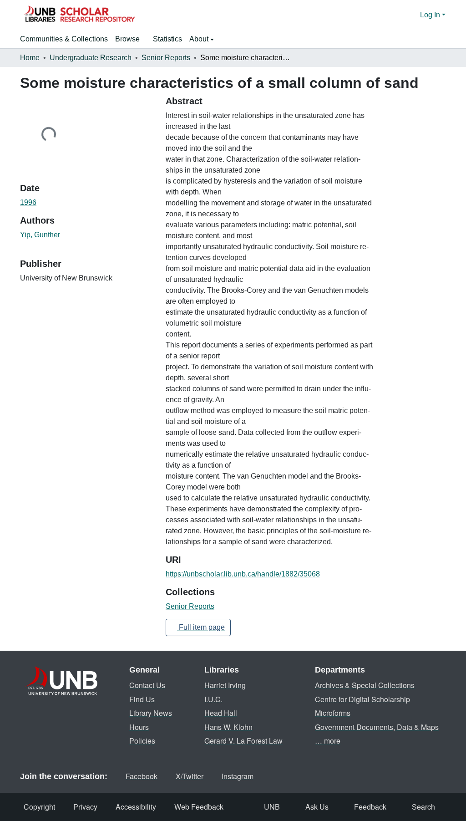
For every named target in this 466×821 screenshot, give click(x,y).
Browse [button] (127, 39)
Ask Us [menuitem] (317, 806)
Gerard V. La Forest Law (243, 740)
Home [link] (30, 57)
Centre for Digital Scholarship (362, 699)
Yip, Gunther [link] (40, 235)
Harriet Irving (225, 685)
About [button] (199, 39)
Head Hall (220, 713)
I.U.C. (213, 699)
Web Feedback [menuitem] (198, 806)
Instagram (237, 776)
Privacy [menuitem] (85, 806)
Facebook (141, 776)
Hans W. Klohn (228, 727)
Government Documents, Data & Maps (377, 727)
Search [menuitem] (423, 806)
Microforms (332, 713)
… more (327, 740)
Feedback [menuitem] (370, 806)
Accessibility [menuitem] (136, 806)
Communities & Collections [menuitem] (64, 39)
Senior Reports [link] (166, 57)
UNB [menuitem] (272, 806)
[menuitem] (130, 39)
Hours (139, 727)
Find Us (142, 699)
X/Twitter (189, 776)
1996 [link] (28, 202)
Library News (150, 713)
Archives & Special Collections (365, 685)
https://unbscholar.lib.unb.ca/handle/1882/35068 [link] (243, 574)
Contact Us (147, 685)
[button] (79, 15)
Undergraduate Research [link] (91, 57)
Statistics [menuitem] (167, 39)
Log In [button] (431, 15)
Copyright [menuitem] (39, 806)
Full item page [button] (201, 627)
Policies (142, 740)
